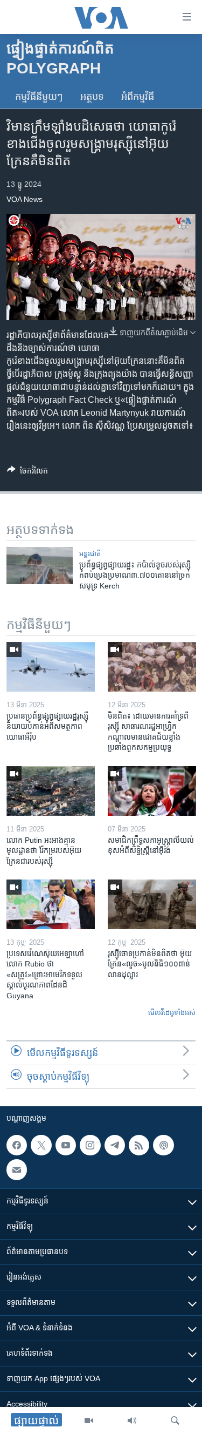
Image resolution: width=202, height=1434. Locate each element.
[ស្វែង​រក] (175, 1420)
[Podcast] (163, 1145)
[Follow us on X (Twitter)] (41, 1145)
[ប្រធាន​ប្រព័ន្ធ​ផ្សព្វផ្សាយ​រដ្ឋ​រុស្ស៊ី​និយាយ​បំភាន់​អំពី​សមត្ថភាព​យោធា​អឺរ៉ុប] (50, 667)
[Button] (27, 473)
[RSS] (139, 1145)
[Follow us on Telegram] (115, 1145)
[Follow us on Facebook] (16, 1145)
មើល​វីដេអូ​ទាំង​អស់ (172, 1013)
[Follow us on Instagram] (90, 1145)
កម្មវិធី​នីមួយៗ (39, 96)
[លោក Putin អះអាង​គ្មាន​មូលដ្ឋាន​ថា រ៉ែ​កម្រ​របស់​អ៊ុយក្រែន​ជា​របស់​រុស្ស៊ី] (50, 791)
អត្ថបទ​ (92, 96)
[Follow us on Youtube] (65, 1145)
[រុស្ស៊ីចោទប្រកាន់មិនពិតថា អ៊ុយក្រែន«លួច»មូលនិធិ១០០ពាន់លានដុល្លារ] (152, 904)
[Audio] (132, 1420)
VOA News (24, 199)
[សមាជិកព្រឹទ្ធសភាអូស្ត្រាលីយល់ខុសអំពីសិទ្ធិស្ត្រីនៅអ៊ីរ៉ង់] (152, 791)
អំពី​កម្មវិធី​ (137, 96)
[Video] (89, 1420)
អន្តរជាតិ (90, 554)
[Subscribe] (16, 1169)
